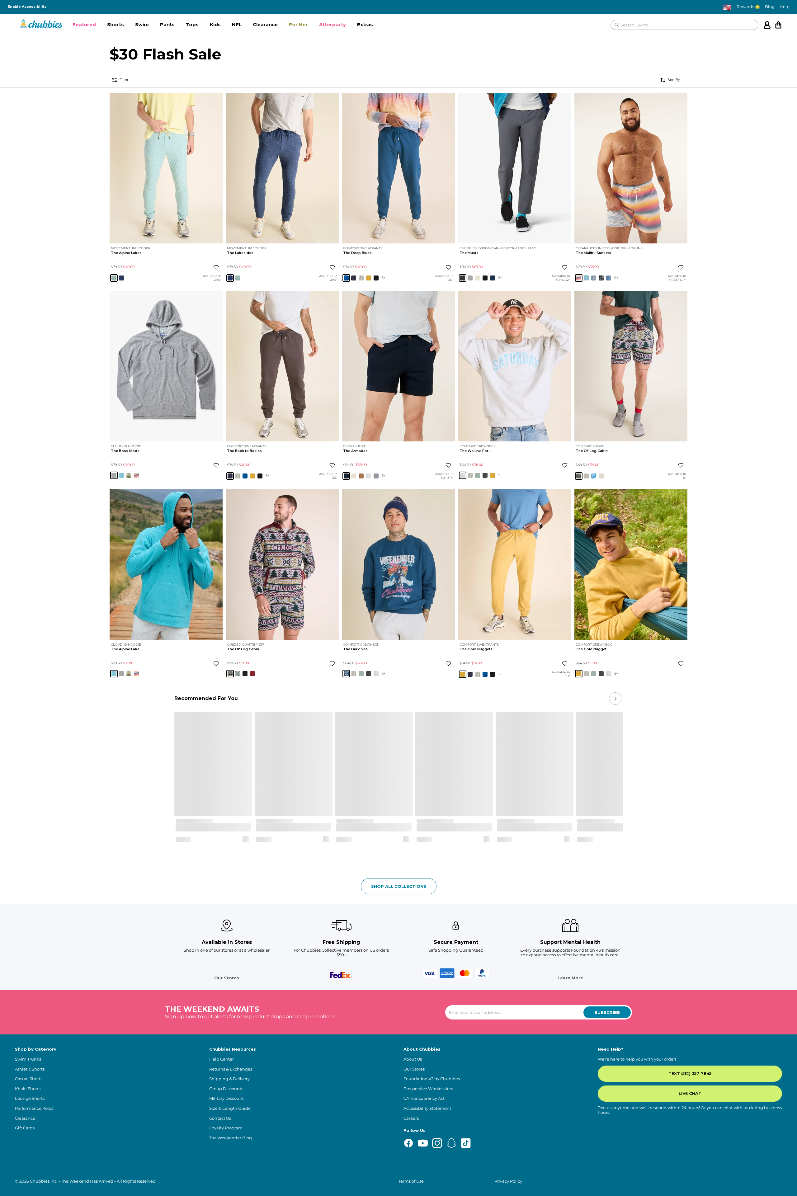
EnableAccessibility (27, 7)
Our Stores (226, 978)
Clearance (265, 24)
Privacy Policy (508, 1181)
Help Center (221, 1059)
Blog (770, 6)
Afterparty (332, 24)
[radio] (113, 277)
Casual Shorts (28, 1078)
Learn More (570, 978)
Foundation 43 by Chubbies (431, 1078)
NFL (237, 24)
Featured (84, 24)
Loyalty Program (226, 1128)
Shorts (115, 24)
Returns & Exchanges (230, 1069)
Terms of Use (411, 1181)
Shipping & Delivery (229, 1078)
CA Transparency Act (424, 1098)
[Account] (767, 25)
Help (785, 6)
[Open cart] (778, 25)
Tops (192, 24)
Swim (142, 24)
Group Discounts (226, 1088)
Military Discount (226, 1098)
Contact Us (220, 1118)
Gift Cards (25, 1128)
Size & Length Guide (230, 1108)
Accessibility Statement (427, 1108)
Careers (411, 1118)
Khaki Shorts (27, 1088)
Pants (167, 24)
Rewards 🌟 (748, 6)
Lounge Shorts (30, 1098)
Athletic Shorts (30, 1069)
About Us (412, 1059)
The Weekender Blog (230, 1138)
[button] (84, 25)
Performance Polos (34, 1108)
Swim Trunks (28, 1059)
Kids (215, 24)
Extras (365, 24)
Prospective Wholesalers (428, 1088)
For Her (298, 24)
